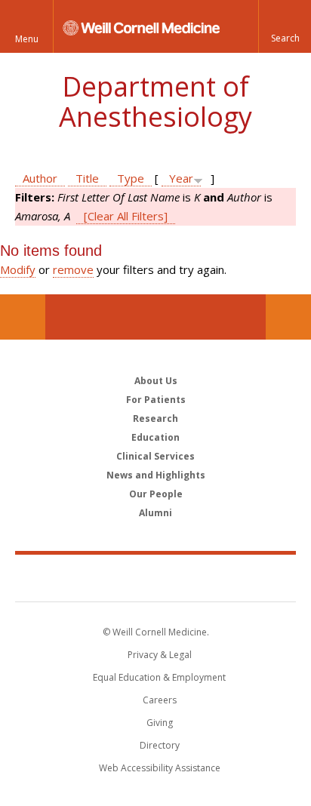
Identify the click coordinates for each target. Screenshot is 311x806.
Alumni (155, 512)
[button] (284, 26)
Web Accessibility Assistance (159, 767)
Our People (156, 494)
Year (181, 178)
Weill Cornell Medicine (155, 577)
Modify (17, 269)
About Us (155, 380)
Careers (160, 700)
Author (40, 178)
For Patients (156, 399)
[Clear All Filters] (126, 215)
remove (73, 269)
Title (87, 178)
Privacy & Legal (160, 654)
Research (155, 418)
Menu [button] (26, 38)
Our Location (22, 317)
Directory (160, 745)
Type (130, 178)
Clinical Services (155, 456)
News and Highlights (155, 475)
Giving (159, 722)
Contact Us (288, 317)
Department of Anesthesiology (155, 101)
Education (155, 437)
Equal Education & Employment (159, 677)
